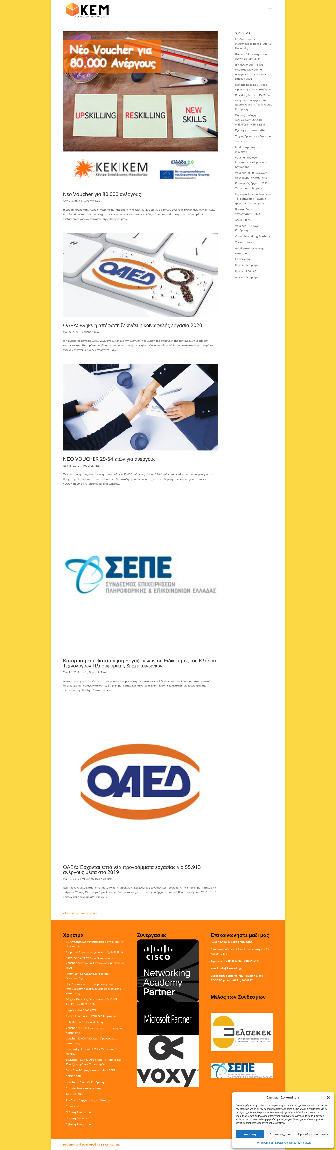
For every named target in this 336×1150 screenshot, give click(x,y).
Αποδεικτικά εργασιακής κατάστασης (88, 1100)
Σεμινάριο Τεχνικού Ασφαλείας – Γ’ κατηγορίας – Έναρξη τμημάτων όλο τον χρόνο (253, 198)
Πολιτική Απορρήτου (247, 265)
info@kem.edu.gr (231, 968)
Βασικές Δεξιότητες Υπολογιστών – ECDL (91, 1070)
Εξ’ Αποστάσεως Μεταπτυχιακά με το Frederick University (253, 43)
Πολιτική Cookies (264, 1142)
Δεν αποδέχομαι (280, 1134)
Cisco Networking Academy (252, 236)
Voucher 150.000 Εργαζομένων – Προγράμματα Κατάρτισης (253, 162)
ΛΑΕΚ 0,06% (243, 220)
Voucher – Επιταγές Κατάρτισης (85, 1082)
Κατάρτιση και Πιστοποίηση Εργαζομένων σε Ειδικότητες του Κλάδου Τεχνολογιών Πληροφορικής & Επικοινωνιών (139, 663)
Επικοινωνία (304, 1142)
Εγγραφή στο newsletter (250, 130)
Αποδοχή (250, 1134)
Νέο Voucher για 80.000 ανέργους (102, 194)
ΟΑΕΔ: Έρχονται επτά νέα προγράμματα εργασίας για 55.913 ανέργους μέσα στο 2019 (132, 869)
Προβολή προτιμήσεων (313, 1134)
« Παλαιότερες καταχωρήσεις (80, 913)
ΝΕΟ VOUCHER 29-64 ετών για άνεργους (109, 458)
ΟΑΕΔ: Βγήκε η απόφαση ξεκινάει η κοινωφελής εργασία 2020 (132, 325)
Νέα (96, 332)
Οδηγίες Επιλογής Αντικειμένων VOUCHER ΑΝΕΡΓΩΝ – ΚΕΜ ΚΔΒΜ (250, 119)
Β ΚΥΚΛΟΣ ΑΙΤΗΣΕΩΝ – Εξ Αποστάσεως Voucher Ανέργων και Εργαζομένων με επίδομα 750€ (95, 962)
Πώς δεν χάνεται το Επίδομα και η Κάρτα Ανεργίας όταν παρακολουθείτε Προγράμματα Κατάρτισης (93, 988)
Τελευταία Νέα (91, 201)
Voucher (87, 332)
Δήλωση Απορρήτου (285, 1142)
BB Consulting (110, 1144)
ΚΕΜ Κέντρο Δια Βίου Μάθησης (85, 1022)
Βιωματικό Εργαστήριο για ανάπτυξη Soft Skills (94, 952)
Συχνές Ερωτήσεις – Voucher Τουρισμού (91, 1016)
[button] (328, 1097)
